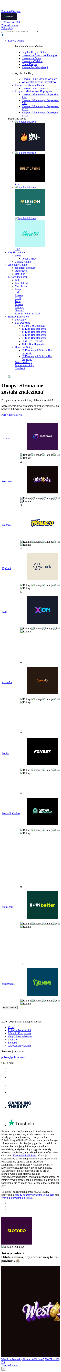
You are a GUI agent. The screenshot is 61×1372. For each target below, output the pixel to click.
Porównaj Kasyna (11, 11)
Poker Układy (29, 258)
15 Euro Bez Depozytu (34, 331)
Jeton (18, 301)
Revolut (19, 295)
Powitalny (20, 319)
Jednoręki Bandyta (25, 267)
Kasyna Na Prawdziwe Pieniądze (39, 55)
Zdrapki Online (23, 261)
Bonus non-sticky (24, 365)
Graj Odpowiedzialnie (20, 1036)
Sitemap (12, 1039)
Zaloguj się (7, 28)
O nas (11, 1027)
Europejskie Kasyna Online (29, 85)
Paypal (18, 289)
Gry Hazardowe (16, 252)
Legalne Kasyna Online (34, 52)
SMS (17, 292)
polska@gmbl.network (13, 1057)
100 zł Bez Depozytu (33, 344)
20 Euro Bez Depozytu (34, 334)
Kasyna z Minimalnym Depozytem (33, 91)
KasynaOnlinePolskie (24, 1155)
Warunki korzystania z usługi (16, 1197)
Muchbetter (21, 286)
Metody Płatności (17, 276)
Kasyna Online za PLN (27, 313)
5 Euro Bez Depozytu (33, 325)
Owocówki (21, 270)
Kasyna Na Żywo (31, 58)
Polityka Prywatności (19, 1030)
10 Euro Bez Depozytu (34, 328)
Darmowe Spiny (24, 347)
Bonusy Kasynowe (18, 316)
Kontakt (12, 1042)
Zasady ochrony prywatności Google (34, 1194)
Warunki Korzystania (19, 1033)
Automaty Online (17, 264)
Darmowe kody (23, 362)
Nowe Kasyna (29, 64)
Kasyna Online (16, 40)
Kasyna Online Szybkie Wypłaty (39, 78)
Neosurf (19, 310)
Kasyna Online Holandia (35, 88)
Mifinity (19, 307)
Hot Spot (20, 273)
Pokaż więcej (9, 1007)
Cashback (20, 368)
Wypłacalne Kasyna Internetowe (39, 82)
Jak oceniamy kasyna (19, 1045)
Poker (18, 255)
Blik (17, 280)
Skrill (18, 298)
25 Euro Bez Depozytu (34, 337)
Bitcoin (19, 304)
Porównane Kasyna (11, 414)
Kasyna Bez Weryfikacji (35, 67)
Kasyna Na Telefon (32, 61)
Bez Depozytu (22, 322)
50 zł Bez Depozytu (32, 341)
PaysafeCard (21, 283)
